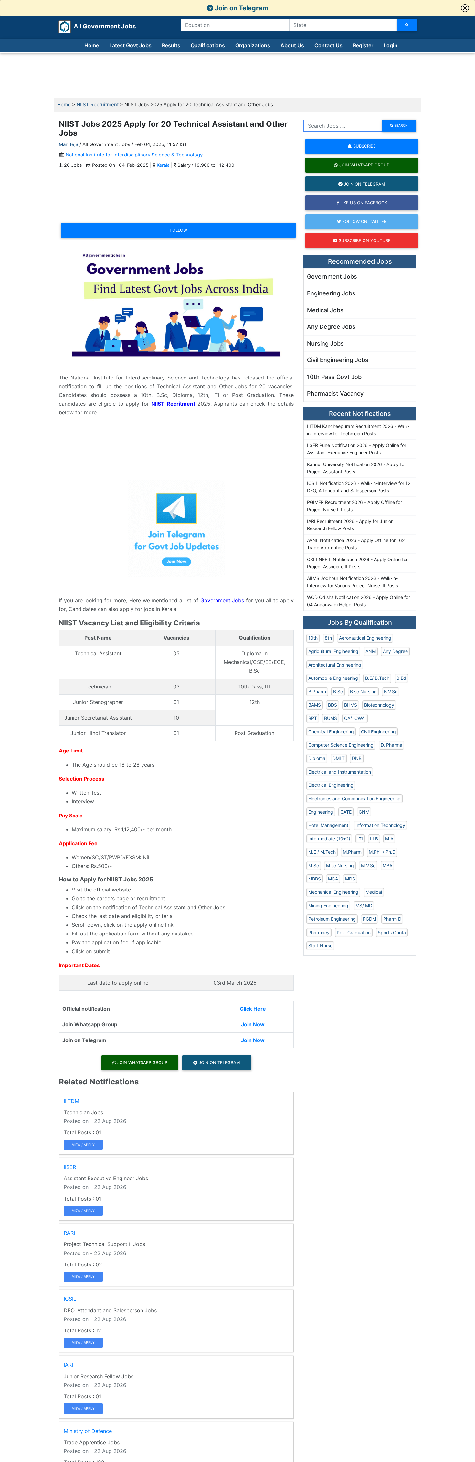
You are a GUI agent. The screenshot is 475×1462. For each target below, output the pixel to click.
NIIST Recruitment (98, 104)
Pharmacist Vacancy (335, 393)
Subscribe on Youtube (364, 240)
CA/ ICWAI (355, 718)
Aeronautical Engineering (365, 638)
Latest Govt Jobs (130, 45)
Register (363, 45)
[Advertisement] (237, 75)
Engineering (320, 812)
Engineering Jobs (331, 293)
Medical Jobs (325, 310)
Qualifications (208, 45)
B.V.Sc (390, 691)
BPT (312, 718)
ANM (370, 651)
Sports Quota (392, 932)
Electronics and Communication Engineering (354, 798)
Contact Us (328, 45)
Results (171, 45)
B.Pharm (317, 691)
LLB (374, 838)
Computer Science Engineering (341, 745)
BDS (332, 705)
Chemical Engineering (331, 731)
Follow (178, 230)
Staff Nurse (320, 945)
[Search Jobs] (407, 25)
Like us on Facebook (363, 202)
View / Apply (83, 1145)
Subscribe (364, 146)
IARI (68, 1364)
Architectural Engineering (334, 664)
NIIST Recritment (173, 403)
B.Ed (401, 678)
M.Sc (313, 865)
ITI (360, 838)
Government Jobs (222, 600)
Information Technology (380, 825)
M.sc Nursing (340, 865)
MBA (387, 865)
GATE (346, 812)
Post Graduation (354, 932)
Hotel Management (328, 825)
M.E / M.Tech (322, 852)
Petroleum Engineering (332, 919)
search (400, 125)
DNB (357, 758)
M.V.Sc (368, 865)
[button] (465, 8)
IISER (70, 1167)
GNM (364, 812)
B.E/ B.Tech (377, 678)
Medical (373, 892)
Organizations (252, 45)
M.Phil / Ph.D (382, 852)
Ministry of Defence (88, 1431)
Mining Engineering (328, 905)
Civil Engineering (378, 731)
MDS (350, 878)
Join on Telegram (240, 8)
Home (91, 45)
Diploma (316, 758)
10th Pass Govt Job (334, 376)
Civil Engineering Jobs (337, 360)
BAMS (314, 705)
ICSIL (70, 1299)
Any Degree (395, 651)
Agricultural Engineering (333, 651)
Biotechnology (379, 705)
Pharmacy (319, 932)
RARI (69, 1233)
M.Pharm (352, 852)
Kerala (163, 165)
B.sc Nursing (363, 691)
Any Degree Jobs (331, 326)
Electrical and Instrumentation (339, 771)
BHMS (350, 705)
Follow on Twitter (363, 221)
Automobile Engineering (333, 678)
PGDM (369, 919)
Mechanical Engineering (333, 892)
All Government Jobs (97, 26)
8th (328, 638)
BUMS (330, 718)
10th (313, 638)
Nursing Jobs (325, 343)
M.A (389, 838)
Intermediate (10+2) (329, 838)
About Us (292, 45)
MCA (333, 878)
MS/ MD (363, 905)
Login (390, 45)
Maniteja (68, 144)
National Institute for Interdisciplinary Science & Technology (134, 155)
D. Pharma (391, 745)
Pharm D (392, 919)
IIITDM (71, 1101)
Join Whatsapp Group (141, 1062)
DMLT (338, 758)
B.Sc (338, 691)
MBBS (314, 878)
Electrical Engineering (331, 785)
